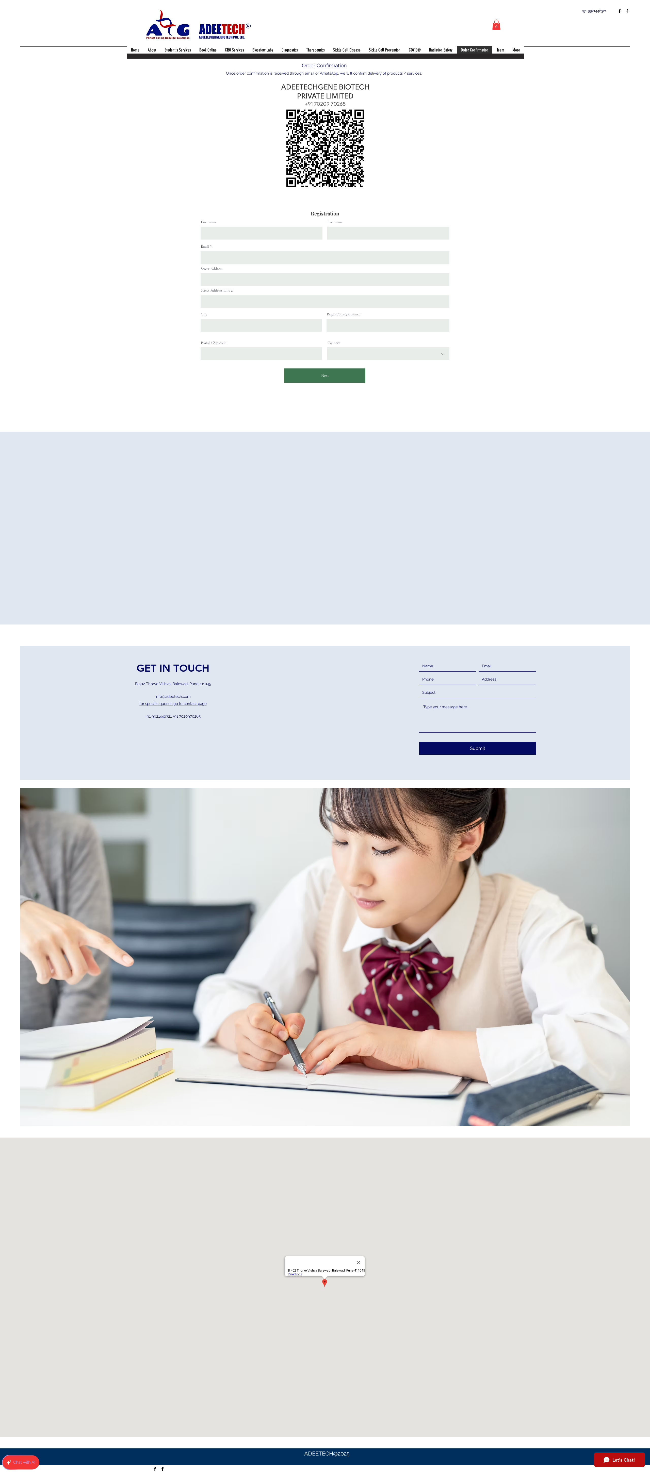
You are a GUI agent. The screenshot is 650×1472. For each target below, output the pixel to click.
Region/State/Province (343, 314)
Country (334, 343)
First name (209, 222)
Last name (335, 222)
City (204, 314)
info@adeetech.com (173, 696)
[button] (496, 25)
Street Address (211, 269)
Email (205, 246)
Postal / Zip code (213, 343)
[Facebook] (619, 11)
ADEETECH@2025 (327, 1453)
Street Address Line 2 (217, 290)
